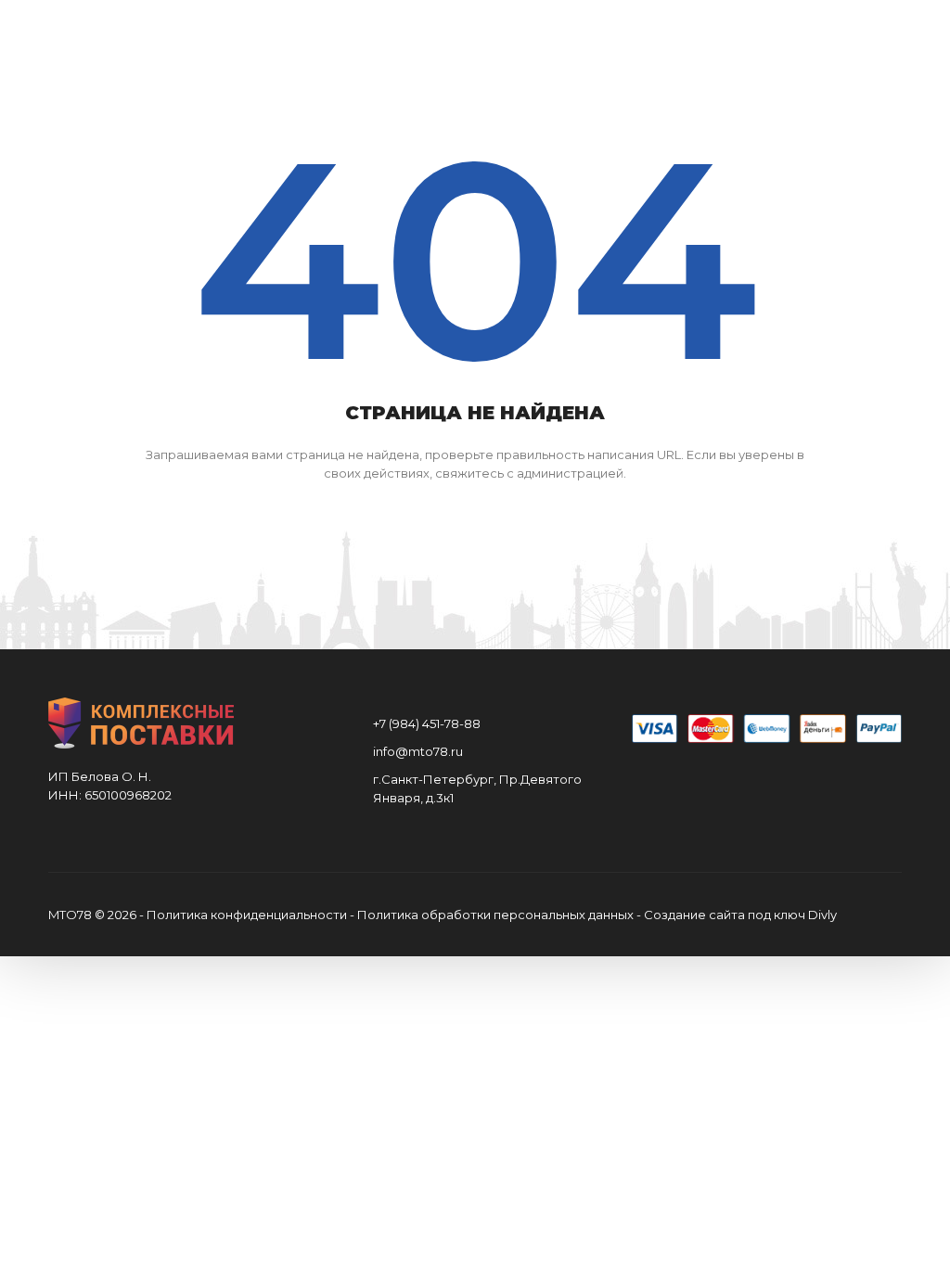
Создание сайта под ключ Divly (740, 914)
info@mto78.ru (418, 751)
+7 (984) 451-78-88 (427, 723)
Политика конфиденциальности (247, 914)
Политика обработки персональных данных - (500, 914)
